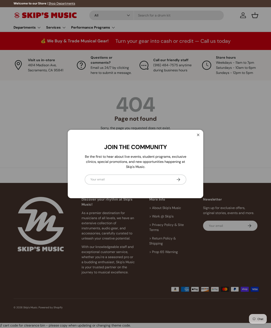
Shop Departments (61, 3)
